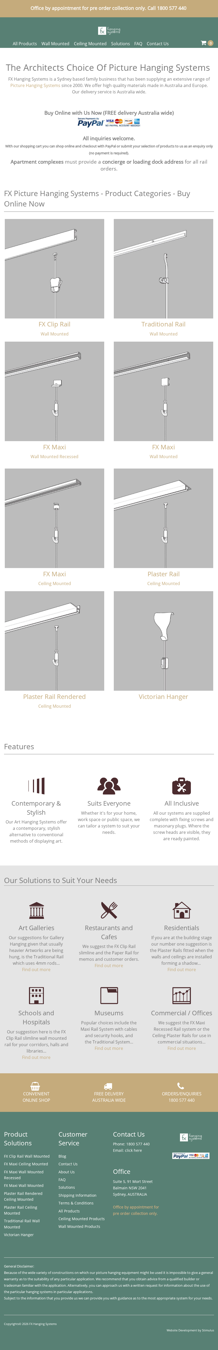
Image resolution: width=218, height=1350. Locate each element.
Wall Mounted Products (79, 1226)
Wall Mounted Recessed (54, 456)
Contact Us (158, 44)
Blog (62, 1156)
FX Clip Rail (54, 324)
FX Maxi (54, 446)
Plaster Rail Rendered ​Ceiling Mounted (24, 1196)
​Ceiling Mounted (54, 583)
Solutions (120, 44)
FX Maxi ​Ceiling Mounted (26, 1163)
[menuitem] (27, 1156)
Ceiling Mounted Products (81, 1218)
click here (133, 1150)
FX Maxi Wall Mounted (24, 1185)
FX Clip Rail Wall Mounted (27, 1156)
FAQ (138, 44)
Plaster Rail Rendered (54, 696)
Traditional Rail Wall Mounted (22, 1223)
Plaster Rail (164, 573)
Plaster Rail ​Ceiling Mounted (20, 1210)
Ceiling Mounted (90, 44)
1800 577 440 (137, 1143)
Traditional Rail (163, 324)
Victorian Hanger (163, 696)
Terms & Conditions (76, 1203)
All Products (25, 44)
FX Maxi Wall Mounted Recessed (24, 1174)
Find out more (36, 969)
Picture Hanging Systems (35, 85)
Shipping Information (77, 1195)
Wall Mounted (55, 44)
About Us (66, 1171)
